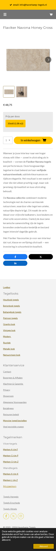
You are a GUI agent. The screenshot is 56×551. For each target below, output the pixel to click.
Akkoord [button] (44, 546)
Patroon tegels (10, 318)
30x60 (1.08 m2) (15, 123)
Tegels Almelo (10, 509)
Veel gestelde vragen (13, 426)
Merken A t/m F (10, 449)
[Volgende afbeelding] (48, 60)
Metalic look (9, 348)
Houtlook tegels (11, 299)
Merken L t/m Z (10, 480)
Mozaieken (9, 486)
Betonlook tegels (11, 305)
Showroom (8, 396)
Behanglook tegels (12, 312)
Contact (7, 371)
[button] (9, 92)
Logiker (6, 287)
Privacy (6, 390)
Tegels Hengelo (11, 496)
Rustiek (7, 342)
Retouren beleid (11, 414)
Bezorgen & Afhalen (13, 377)
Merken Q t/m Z (11, 461)
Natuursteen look (11, 355)
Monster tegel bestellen (15, 420)
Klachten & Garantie (13, 383)
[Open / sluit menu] (5, 14)
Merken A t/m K (10, 474)
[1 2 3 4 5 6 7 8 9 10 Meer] (7, 140)
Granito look (9, 324)
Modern (7, 336)
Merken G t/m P (10, 455)
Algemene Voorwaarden (15, 402)
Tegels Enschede (11, 502)
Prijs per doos (12, 116)
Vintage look (9, 330)
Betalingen (8, 408)
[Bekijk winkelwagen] (51, 14)
